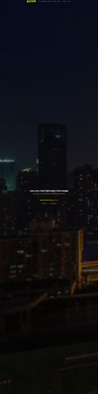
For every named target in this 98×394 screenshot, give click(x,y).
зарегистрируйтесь (46, 200)
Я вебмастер (44, 203)
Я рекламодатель (53, 203)
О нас (39, 1)
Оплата (55, 1)
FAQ (52, 1)
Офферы (49, 1)
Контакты (58, 1)
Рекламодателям (44, 1)
